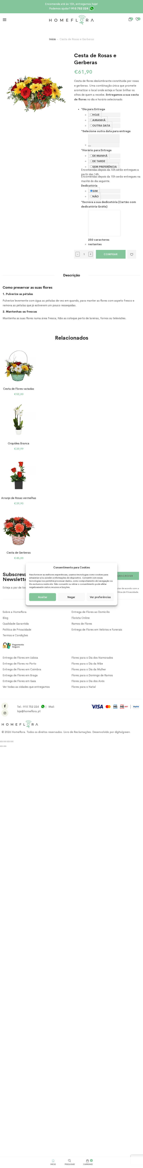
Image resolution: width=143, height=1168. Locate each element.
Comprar (111, 254)
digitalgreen (122, 732)
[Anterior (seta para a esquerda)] (1, 746)
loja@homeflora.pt (29, 711)
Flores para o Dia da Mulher (89, 669)
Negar (71, 597)
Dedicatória (89, 185)
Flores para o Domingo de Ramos (92, 675)
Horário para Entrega (96, 150)
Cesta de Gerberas (19, 552)
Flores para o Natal (84, 687)
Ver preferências (100, 597)
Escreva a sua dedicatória (99, 202)
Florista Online (81, 618)
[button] (130, 19)
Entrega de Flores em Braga (20, 675)
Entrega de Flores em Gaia (19, 681)
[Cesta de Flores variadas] (18, 365)
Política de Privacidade (17, 629)
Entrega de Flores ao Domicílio (91, 612)
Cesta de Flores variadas (18, 389)
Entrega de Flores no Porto (19, 663)
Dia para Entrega (93, 109)
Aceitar (42, 597)
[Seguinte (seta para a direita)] (4, 746)
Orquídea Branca (18, 443)
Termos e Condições (15, 635)
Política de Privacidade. (127, 592)
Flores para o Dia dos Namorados (92, 657)
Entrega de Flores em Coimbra (22, 669)
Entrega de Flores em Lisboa (20, 657)
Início (52, 39)
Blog (5, 618)
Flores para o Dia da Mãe (87, 663)
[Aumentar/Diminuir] (1, 741)
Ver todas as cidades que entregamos (26, 687)
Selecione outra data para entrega (105, 131)
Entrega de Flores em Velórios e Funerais (97, 629)
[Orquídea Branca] (18, 420)
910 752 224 (31, 707)
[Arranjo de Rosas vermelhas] (18, 475)
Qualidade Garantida (16, 623)
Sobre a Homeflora (15, 612)
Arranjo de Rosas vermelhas (18, 498)
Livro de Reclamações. (77, 732)
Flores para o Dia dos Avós (88, 681)
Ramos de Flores (82, 623)
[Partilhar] (8, 741)
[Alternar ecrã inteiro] (4, 741)
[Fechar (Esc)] (11, 741)
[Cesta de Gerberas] (18, 529)
